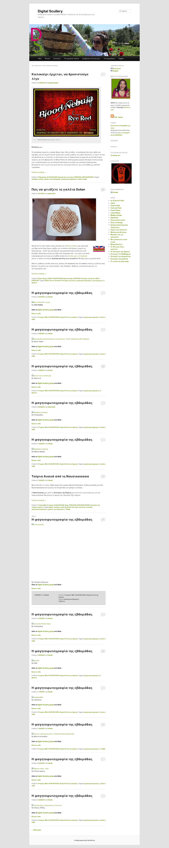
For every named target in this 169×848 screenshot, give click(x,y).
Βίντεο (47, 58)
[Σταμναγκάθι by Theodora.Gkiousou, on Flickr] (69, 550)
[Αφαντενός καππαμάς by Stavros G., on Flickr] (41, 376)
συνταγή (89, 507)
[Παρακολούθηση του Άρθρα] (112, 117)
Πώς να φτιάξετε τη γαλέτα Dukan (58, 189)
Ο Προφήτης (42, 177)
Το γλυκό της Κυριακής (120, 261)
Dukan (47, 280)
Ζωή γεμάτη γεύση (118, 220)
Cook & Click (115, 205)
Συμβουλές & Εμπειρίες (91, 58)
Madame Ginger (116, 215)
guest (51, 507)
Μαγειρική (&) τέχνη (118, 232)
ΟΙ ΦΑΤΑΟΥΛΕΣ (52, 177)
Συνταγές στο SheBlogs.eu (121, 254)
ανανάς (56, 507)
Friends (50, 297)
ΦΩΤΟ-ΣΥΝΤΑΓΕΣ (87, 177)
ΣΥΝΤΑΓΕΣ (77, 177)
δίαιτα (52, 280)
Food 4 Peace (115, 210)
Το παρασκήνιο (109, 58)
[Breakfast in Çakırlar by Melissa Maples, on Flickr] (40, 449)
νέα (51, 179)
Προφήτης (56, 179)
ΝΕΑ (46, 317)
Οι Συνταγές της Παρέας (120, 251)
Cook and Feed (116, 208)
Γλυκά (40, 505)
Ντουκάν (58, 280)
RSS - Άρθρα (118, 117)
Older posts (36, 830)
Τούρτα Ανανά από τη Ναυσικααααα (60, 476)
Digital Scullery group (45, 310)
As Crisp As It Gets (117, 200)
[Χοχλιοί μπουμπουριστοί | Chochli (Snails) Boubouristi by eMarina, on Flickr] (53, 734)
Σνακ (70, 278)
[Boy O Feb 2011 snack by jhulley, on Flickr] (41, 302)
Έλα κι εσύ (36, 313)
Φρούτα (40, 507)
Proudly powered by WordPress (84, 840)
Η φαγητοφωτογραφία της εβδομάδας (62, 293)
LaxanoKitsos (115, 213)
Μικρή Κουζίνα (116, 244)
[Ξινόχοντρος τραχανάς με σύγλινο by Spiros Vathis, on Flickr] (47, 805)
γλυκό (62, 507)
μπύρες (46, 179)
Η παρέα (41, 317)
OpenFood (114, 217)
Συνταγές (56, 58)
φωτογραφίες (98, 280)
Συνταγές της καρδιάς (119, 259)
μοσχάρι (35, 179)
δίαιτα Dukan (72, 246)
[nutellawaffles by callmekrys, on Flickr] (37, 697)
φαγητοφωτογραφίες (69, 179)
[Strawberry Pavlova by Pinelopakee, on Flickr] (40, 412)
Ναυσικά (68, 507)
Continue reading (39, 172)
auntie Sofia (51, 193)
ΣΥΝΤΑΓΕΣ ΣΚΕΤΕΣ (83, 505)
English (121, 58)
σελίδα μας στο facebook (77, 256)
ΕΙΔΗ (50, 278)
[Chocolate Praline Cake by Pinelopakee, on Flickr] (41, 624)
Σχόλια (61, 601)
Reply (67, 509)
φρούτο (50, 509)
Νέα (39, 58)
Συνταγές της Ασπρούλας (121, 256)
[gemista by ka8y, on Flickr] (35, 660)
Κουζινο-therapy (117, 222)
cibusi (113, 203)
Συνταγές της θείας (88, 278)
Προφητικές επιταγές (65, 177)
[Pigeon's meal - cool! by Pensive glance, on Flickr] (40, 768)
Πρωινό (65, 278)
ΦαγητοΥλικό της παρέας (68, 317)
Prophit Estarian (53, 83)
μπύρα (41, 179)
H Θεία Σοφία (42, 278)
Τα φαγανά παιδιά (71, 58)
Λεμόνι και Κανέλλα (119, 230)
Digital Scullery (50, 10)
